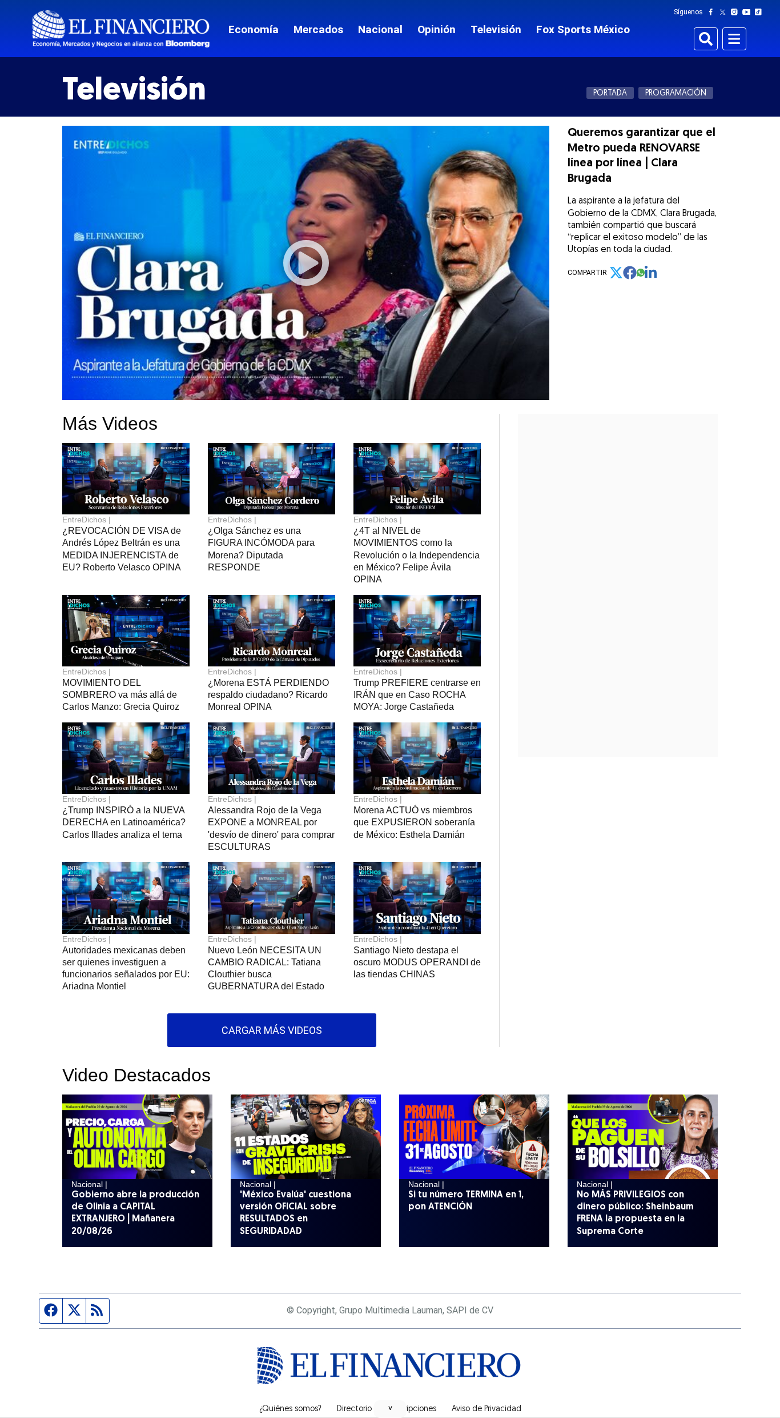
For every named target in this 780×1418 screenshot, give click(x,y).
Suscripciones (411, 1409)
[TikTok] (760, 12)
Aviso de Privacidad (486, 1409)
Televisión (496, 29)
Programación (675, 93)
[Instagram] (736, 12)
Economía (253, 29)
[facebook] (630, 272)
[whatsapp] (641, 272)
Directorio (354, 1409)
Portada (610, 93)
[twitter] (616, 272)
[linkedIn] (651, 272)
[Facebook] (713, 12)
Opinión (436, 29)
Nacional (380, 29)
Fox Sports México (583, 29)
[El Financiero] (121, 28)
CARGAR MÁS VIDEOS (272, 1030)
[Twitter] (725, 12)
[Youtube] (748, 12)
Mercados (318, 29)
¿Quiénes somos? (290, 1409)
